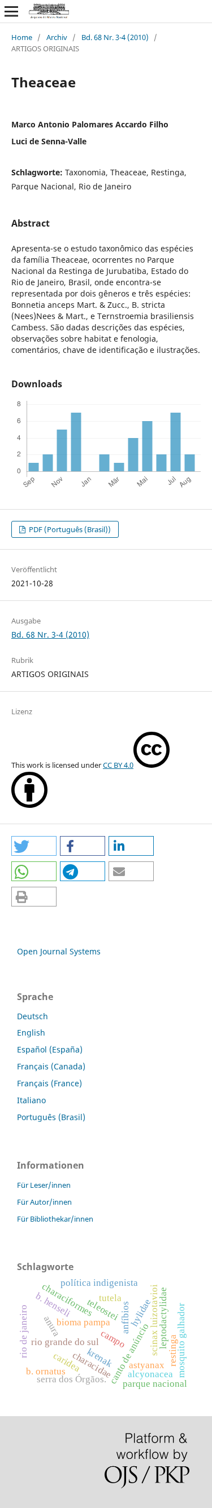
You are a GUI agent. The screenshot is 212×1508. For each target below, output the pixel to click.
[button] (34, 846)
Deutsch (32, 1016)
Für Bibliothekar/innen (55, 1219)
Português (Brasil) (51, 1117)
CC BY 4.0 (118, 765)
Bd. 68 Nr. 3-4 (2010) (115, 37)
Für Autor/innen (44, 1202)
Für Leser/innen (44, 1185)
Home (21, 37)
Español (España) (50, 1049)
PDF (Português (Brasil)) (69, 529)
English (31, 1032)
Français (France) (49, 1083)
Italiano (31, 1100)
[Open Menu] (11, 11)
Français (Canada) (51, 1066)
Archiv (56, 37)
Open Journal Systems (59, 951)
